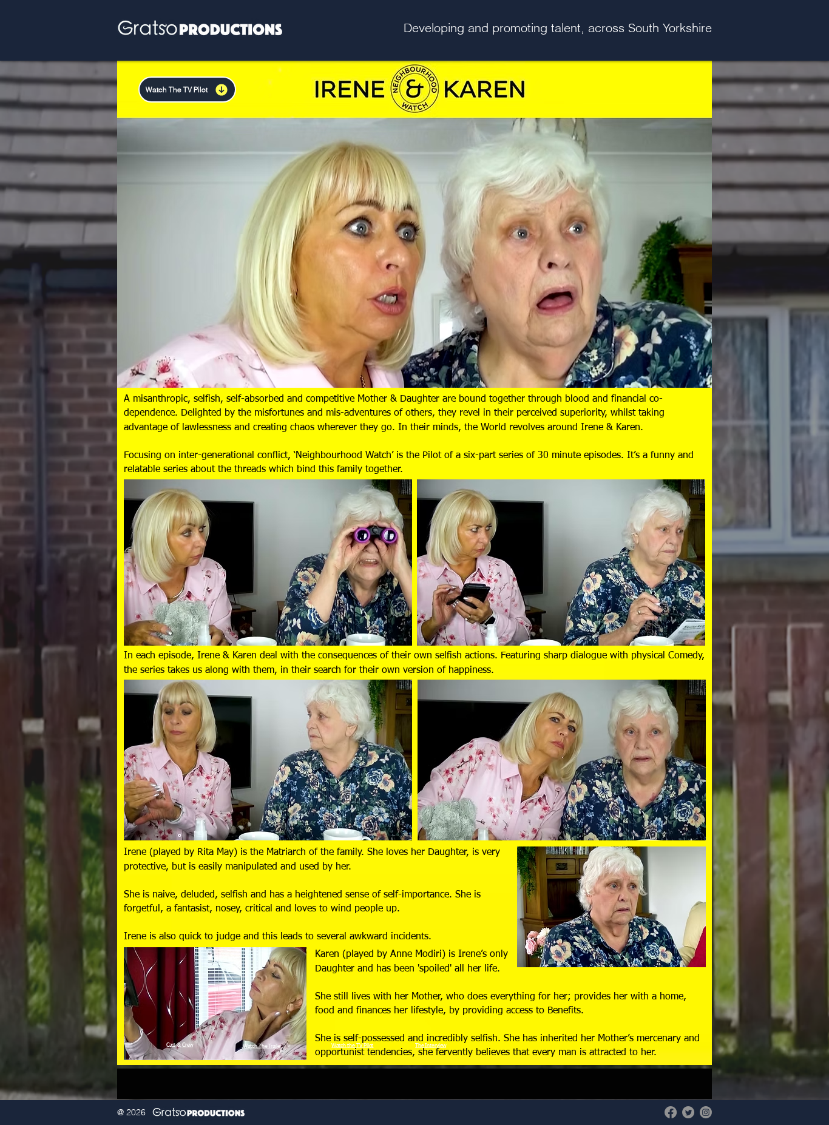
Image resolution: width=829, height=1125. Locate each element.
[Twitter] (688, 1112)
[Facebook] (671, 1112)
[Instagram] (706, 1112)
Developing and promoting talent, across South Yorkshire (558, 27)
